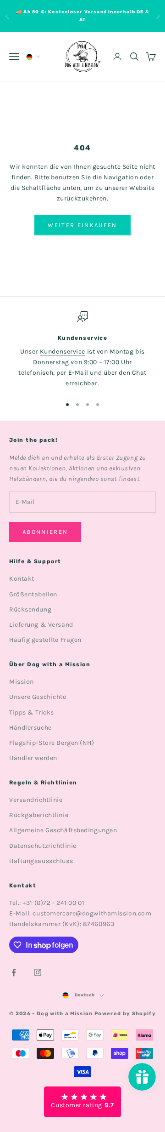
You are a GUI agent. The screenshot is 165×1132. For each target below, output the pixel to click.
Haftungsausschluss (41, 861)
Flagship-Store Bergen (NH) (51, 743)
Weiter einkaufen (82, 225)
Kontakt (21, 579)
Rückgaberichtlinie (38, 815)
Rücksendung (30, 609)
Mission (21, 682)
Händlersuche (30, 728)
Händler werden (33, 758)
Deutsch (85, 995)
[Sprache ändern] (32, 56)
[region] (82, 350)
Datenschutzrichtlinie (43, 846)
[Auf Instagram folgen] (37, 972)
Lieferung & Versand (41, 625)
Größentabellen (33, 594)
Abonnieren (45, 531)
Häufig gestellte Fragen (45, 640)
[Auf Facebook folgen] (13, 972)
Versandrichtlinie (36, 800)
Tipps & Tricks (31, 712)
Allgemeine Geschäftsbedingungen (63, 830)
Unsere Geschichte (37, 697)
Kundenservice (62, 351)
